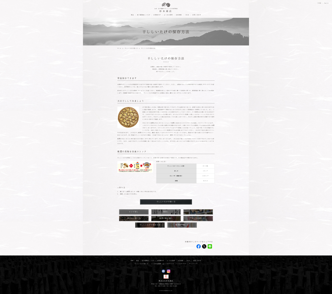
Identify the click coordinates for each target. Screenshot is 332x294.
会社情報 (180, 260)
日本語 (319, 3)
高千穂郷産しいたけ (148, 260)
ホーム (119, 48)
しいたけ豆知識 (156, 263)
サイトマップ (193, 263)
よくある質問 (168, 14)
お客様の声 (157, 14)
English (326, 3)
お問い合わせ (196, 14)
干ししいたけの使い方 (131, 48)
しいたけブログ (181, 263)
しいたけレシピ (169, 263)
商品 (137, 260)
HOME (132, 260)
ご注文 (187, 14)
